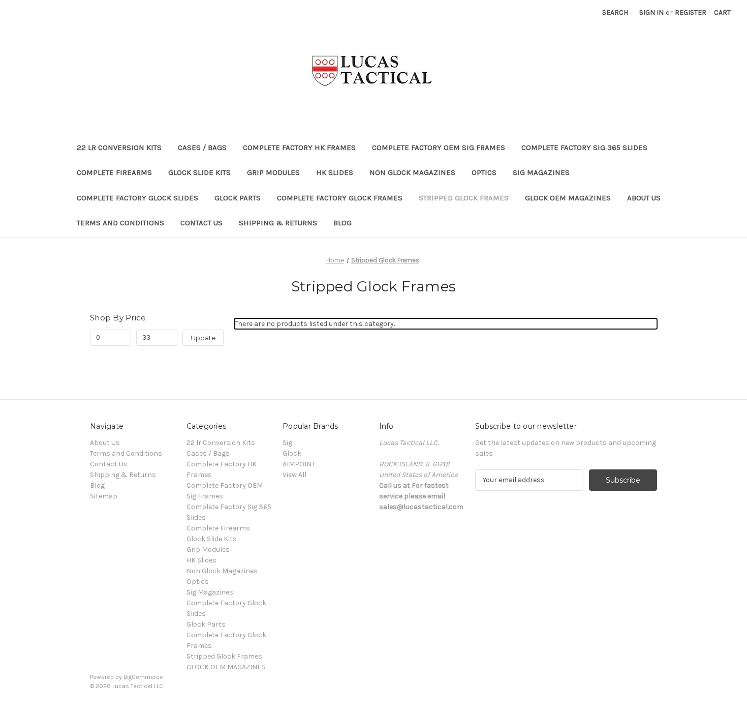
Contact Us (201, 222)
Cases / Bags (202, 147)
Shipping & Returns (278, 222)
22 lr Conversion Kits (119, 147)
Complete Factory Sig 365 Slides (584, 147)
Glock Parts (237, 197)
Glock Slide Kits (199, 172)
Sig (287, 442)
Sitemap (103, 496)
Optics (484, 172)
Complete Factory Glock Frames (339, 197)
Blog (342, 222)
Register (690, 12)
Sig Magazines (541, 172)
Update (203, 338)
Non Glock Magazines (412, 172)
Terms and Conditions (120, 222)
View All (294, 474)
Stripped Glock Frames (464, 197)
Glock (292, 453)
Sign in (651, 12)
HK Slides (334, 172)
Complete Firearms (114, 172)
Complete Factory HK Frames (299, 147)
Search (615, 12)
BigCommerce (143, 676)
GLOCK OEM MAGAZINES (568, 197)
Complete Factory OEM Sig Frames (438, 147)
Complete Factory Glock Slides (137, 197)
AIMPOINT (299, 464)
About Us (644, 197)
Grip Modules (273, 172)
